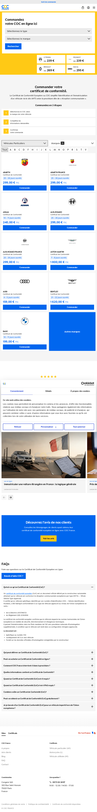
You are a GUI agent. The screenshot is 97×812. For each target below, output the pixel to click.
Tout (4, 149)
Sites (4, 733)
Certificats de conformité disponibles (66, 804)
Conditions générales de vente (13, 804)
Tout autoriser (79, 427)
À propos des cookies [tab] (80, 391)
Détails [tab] (48, 391)
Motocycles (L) (56, 752)
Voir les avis (48, 538)
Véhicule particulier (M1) (60, 748)
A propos (5, 748)
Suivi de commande (48, 2)
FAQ (3, 760)
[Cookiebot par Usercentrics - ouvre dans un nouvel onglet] (83, 384)
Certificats (12, 733)
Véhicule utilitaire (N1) (59, 756)
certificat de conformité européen (19, 593)
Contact (5, 764)
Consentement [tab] (16, 391)
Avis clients (6, 752)
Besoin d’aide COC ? (13, 576)
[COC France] (5, 7)
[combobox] (48, 31)
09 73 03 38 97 (59, 782)
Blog (3, 756)
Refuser (17, 427)
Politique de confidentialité (38, 804)
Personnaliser (47, 427)
